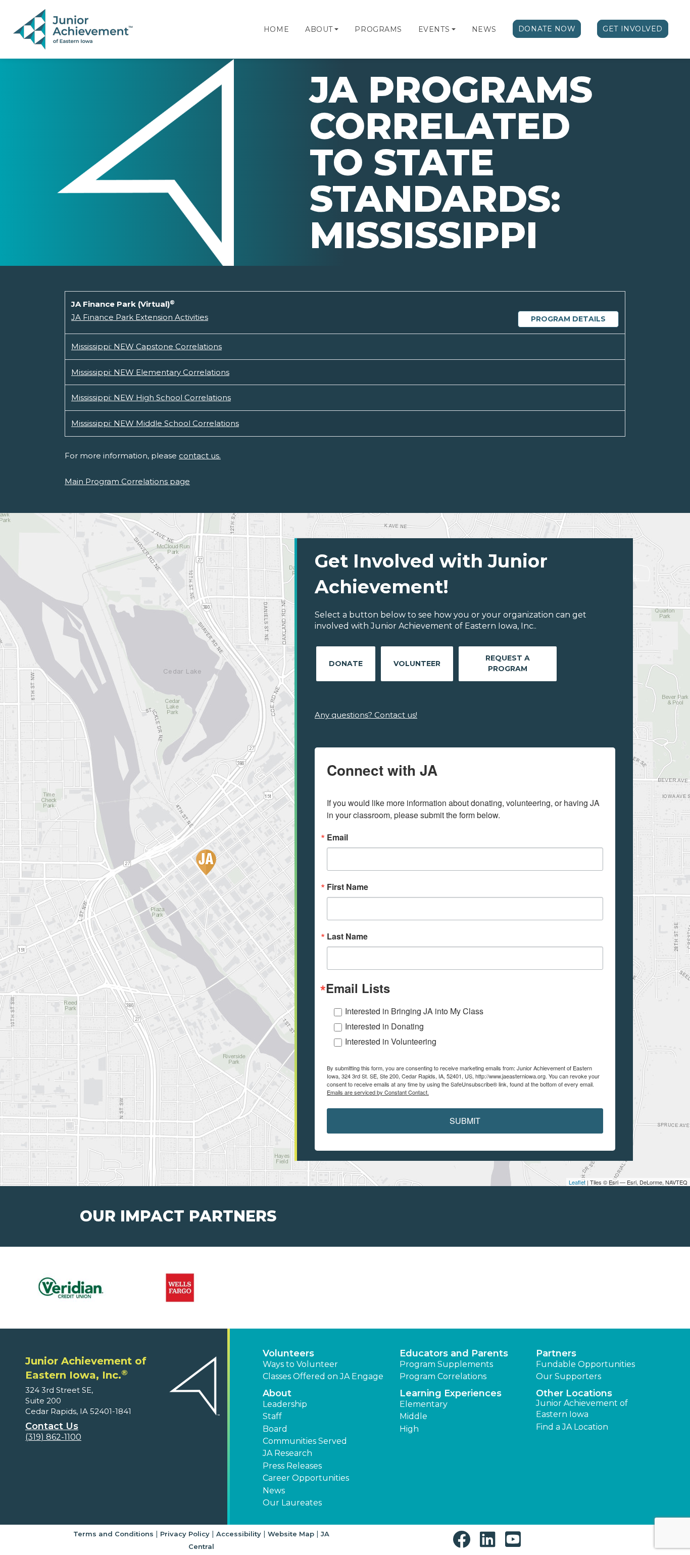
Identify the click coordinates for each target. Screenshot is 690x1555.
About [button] (277, 1393)
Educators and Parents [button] (454, 1353)
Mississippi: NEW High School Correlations (151, 397)
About (319, 29)
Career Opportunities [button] (306, 1478)
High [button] (409, 1429)
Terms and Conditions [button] (113, 1534)
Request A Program (507, 663)
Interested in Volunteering (390, 1041)
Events (434, 29)
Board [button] (275, 1429)
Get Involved (633, 28)
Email (337, 837)
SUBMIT (465, 1120)
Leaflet (577, 1182)
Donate (346, 663)
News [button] (274, 1490)
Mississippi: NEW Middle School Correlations (155, 423)
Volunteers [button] (288, 1353)
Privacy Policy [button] (185, 1534)
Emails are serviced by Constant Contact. (378, 1092)
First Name (347, 887)
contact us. (200, 455)
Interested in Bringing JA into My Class (414, 1011)
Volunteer (416, 663)
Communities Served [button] (305, 1441)
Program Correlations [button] (443, 1376)
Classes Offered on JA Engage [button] (323, 1376)
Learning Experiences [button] (451, 1393)
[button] (336, 29)
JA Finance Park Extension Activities (139, 317)
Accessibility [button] (238, 1534)
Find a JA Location (572, 1427)
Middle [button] (413, 1416)
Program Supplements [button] (446, 1364)
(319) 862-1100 (53, 1437)
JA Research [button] (287, 1453)
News (484, 29)
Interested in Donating (384, 1026)
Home (276, 29)
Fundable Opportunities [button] (585, 1364)
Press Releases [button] (292, 1466)
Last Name (347, 936)
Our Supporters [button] (568, 1376)
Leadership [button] (285, 1404)
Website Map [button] (291, 1534)
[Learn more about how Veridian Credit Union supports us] (70, 1287)
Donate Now (547, 28)
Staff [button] (272, 1416)
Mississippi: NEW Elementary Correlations (150, 372)
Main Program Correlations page (127, 481)
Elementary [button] (424, 1404)
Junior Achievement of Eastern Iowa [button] (582, 1408)
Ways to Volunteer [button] (300, 1364)
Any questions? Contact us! (366, 715)
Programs (378, 29)
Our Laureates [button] (292, 1502)
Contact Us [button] (51, 1426)
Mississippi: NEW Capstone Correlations (146, 346)
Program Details (568, 318)
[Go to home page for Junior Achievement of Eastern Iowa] (74, 30)
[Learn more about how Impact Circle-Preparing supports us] (180, 1287)
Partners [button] (556, 1353)
